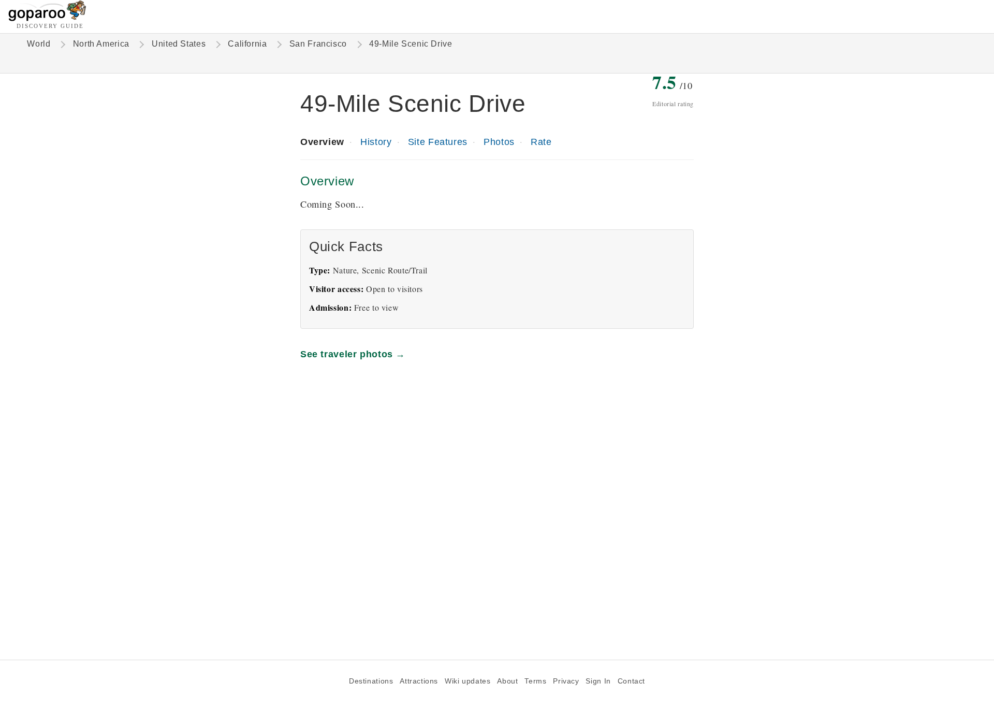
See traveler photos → (352, 353)
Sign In (598, 681)
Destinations (371, 681)
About (507, 681)
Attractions (419, 681)
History (375, 141)
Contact (631, 681)
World (38, 43)
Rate (541, 141)
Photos (499, 141)
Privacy (566, 681)
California (247, 43)
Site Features (437, 141)
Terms (535, 681)
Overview (322, 141)
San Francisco (318, 43)
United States (179, 43)
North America (101, 43)
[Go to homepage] (47, 18)
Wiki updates (467, 681)
